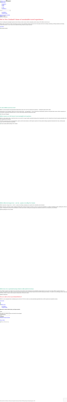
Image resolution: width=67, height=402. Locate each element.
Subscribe (1, 316)
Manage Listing (4, 13)
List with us (2, 26)
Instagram (1, 317)
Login (3, 7)
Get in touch (2, 300)
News (3, 5)
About (3, 4)
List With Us (4, 8)
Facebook (5, 317)
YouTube (8, 317)
